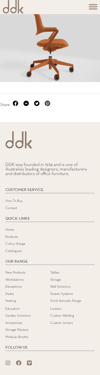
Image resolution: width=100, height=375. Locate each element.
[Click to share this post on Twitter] (37, 105)
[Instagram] (8, 363)
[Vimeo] (29, 363)
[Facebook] (18, 363)
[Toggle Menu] (93, 8)
